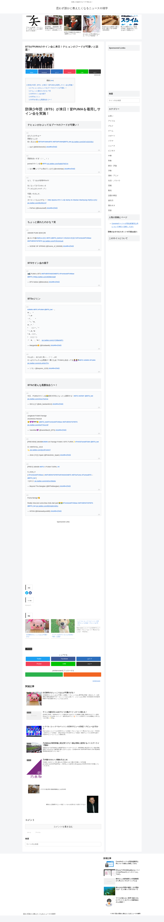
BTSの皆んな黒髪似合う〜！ (40, 100)
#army (68, 200)
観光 (110, 190)
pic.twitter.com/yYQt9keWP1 (52, 340)
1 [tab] (79, 40)
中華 (110, 156)
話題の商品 (112, 195)
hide (52, 80)
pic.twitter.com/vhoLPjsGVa (37, 399)
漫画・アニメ (113, 176)
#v (72, 200)
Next (140, 27)
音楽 (110, 210)
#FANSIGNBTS (65, 475)
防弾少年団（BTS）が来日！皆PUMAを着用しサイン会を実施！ (50, 85)
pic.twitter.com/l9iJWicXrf (36, 203)
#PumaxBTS (86, 475)
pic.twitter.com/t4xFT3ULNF (37, 425)
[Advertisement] (63, 551)
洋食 (110, 171)
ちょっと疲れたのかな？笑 (40, 91)
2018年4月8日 (51, 147)
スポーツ (111, 136)
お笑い (110, 116)
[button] (99, 844)
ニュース (111, 146)
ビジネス (111, 151)
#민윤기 (73, 238)
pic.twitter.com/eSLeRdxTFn (38, 363)
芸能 (110, 185)
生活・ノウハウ (114, 181)
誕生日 (110, 200)
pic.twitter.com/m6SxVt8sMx (45, 481)
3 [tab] (85, 40)
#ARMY (81, 396)
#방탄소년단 (92, 200)
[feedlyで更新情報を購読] (44, 674)
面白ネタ (111, 205)
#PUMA (60, 142)
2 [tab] (82, 40)
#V (59, 467)
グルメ (110, 126)
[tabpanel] (35, 26)
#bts (49, 200)
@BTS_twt (67, 142)
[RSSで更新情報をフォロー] (82, 674)
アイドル (29, 649)
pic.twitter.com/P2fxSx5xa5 (53, 241)
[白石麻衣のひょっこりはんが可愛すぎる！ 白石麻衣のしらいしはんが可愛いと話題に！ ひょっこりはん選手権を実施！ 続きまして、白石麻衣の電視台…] (37, 626)
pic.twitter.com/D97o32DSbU (82, 142)
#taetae (76, 200)
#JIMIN (30, 309)
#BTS (40, 142)
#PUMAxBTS (47, 142)
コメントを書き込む (63, 826)
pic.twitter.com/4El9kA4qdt (46, 277)
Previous (24, 27)
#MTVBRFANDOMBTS (50, 274)
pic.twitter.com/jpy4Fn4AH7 (40, 450)
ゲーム (110, 131)
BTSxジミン (34, 97)
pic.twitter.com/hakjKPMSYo (57, 164)
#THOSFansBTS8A (82, 442)
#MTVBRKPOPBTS (34, 241)
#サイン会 (61, 200)
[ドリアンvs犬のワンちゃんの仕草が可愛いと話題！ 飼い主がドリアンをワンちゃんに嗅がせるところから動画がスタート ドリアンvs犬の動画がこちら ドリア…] (63, 626)
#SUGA (67, 238)
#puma (54, 200)
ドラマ (110, 141)
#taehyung (83, 200)
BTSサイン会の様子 (37, 94)
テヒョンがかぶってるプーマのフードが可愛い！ (48, 88)
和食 (110, 161)
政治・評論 (112, 166)
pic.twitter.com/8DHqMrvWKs (47, 506)
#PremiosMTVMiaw (83, 238)
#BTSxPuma (76, 475)
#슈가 (61, 238)
